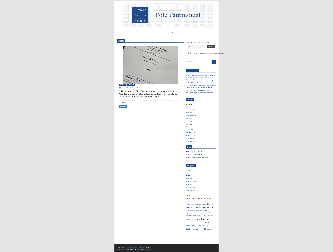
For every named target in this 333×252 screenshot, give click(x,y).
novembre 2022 (190, 110)
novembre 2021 (190, 135)
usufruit (188, 232)
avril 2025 (189, 104)
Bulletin (188, 173)
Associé (195, 201)
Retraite (198, 226)
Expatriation (197, 210)
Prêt (190, 223)
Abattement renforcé (194, 196)
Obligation (188, 219)
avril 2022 (189, 121)
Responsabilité (190, 225)
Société (188, 229)
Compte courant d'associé (192, 204)
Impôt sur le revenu (190, 213)
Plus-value (207, 219)
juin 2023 (189, 107)
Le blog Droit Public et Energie (195, 160)
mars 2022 (189, 124)
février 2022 (189, 127)
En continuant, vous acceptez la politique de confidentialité (207, 53)
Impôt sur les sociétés (201, 213)
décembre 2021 (190, 132)
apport (209, 198)
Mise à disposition (208, 215)
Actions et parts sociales (194, 199)
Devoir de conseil (202, 204)
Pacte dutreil (196, 219)
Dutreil (195, 208)
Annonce (188, 170)
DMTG (188, 176)
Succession (201, 228)
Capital (206, 201)
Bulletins (152, 32)
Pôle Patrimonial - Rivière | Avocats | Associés (141, 88)
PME (187, 223)
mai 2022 (189, 118)
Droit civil (189, 179)
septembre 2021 (191, 141)
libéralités (189, 215)
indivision (209, 213)
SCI (210, 225)
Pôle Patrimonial (196, 223)
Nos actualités (163, 32)
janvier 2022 (189, 130)
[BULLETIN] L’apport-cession (194, 83)
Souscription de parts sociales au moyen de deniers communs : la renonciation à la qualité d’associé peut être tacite (199, 92)
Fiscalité (202, 210)
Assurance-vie (201, 201)
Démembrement (205, 207)
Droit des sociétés (191, 181)
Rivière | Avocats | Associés (194, 151)
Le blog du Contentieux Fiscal (194, 154)
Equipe (173, 32)
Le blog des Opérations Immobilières (197, 157)
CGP (210, 201)
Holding (207, 210)
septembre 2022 (191, 115)
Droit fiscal (122, 84)
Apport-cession (189, 201)
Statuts (193, 229)
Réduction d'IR (205, 225)
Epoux (187, 210)
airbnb (204, 198)
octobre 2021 (190, 138)
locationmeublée (196, 215)
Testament (209, 229)
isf (213, 213)
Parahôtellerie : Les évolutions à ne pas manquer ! (200, 80)
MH (202, 215)
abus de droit (207, 196)
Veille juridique (131, 84)
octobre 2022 (190, 112)
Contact (181, 32)
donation (189, 208)
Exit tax (191, 210)
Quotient (205, 223)
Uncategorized (190, 187)
